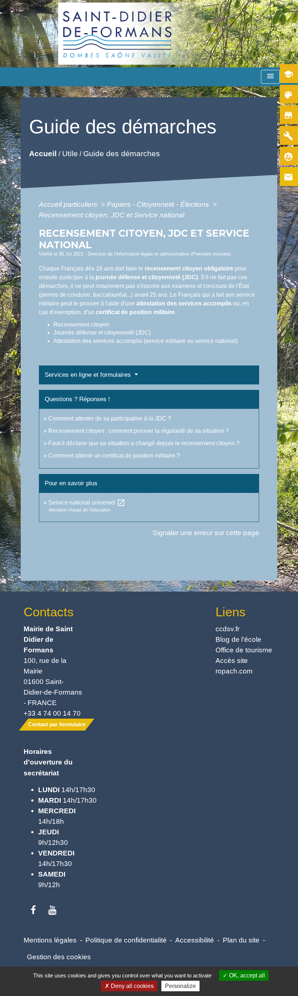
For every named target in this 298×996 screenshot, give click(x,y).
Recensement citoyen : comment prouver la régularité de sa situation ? (138, 431)
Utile (70, 153)
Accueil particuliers (69, 204)
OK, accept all (246, 975)
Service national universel (86, 502)
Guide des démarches (121, 153)
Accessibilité (194, 940)
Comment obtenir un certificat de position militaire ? (114, 455)
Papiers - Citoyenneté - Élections (159, 204)
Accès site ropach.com (234, 665)
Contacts (49, 612)
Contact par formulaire (56, 724)
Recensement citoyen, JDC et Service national (111, 215)
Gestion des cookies (59, 957)
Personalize (180, 986)
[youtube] (52, 910)
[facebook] (33, 910)
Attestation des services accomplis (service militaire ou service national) (145, 341)
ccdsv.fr (227, 629)
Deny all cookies (131, 986)
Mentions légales (50, 940)
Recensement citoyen (81, 324)
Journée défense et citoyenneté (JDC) (102, 332)
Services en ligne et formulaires (89, 374)
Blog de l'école (238, 639)
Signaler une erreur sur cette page (206, 533)
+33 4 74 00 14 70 (52, 713)
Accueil (43, 153)
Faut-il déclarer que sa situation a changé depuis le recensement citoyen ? (143, 443)
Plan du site (241, 940)
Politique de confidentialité (126, 940)
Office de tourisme (244, 650)
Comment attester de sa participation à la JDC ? (109, 418)
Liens (231, 612)
